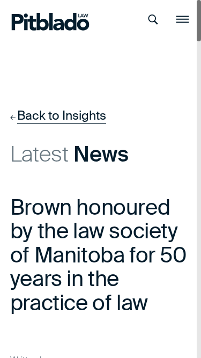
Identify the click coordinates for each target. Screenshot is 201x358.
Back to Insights (61, 115)
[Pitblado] (40, 19)
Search (153, 19)
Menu (182, 19)
